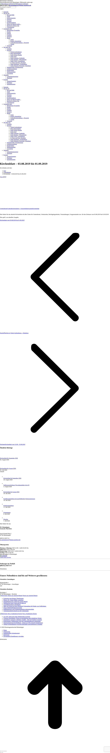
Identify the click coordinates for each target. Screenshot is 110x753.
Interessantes (29, 208)
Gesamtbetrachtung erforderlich (12, 604)
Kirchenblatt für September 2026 (9, 458)
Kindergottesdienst (8, 505)
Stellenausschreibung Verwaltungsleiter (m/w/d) (16, 485)
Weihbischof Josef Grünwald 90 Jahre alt (14, 603)
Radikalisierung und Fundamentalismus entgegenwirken (18, 609)
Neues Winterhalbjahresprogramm (12, 607)
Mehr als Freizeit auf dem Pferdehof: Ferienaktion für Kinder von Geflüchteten (24, 606)
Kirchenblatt (35, 208)
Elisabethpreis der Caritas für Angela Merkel (15, 601)
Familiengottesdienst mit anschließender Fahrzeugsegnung (19, 499)
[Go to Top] (55, 749)
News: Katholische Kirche (29, 613)
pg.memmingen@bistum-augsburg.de (20, 5)
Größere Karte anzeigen (5, 557)
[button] (13, 636)
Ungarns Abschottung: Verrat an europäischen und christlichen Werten (22, 618)
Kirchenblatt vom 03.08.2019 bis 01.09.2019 (12, 220)
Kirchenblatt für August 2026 (8, 468)
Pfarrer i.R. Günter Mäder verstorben (13, 600)
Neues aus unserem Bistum (30, 595)
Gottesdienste (3, 208)
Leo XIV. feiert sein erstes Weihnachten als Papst (16, 616)
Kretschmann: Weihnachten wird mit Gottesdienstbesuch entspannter (22, 621)
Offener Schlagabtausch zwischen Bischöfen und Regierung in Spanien (22, 624)
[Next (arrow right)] (2, 752)
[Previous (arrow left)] (0, 752)
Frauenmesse (6, 512)
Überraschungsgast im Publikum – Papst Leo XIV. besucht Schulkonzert (23, 623)
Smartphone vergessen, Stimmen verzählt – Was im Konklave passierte (22, 619)
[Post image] (4, 456)
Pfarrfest (5, 519)
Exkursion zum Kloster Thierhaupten (13, 598)
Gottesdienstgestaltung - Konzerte (16, 208)
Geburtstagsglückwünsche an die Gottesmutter (16, 611)
